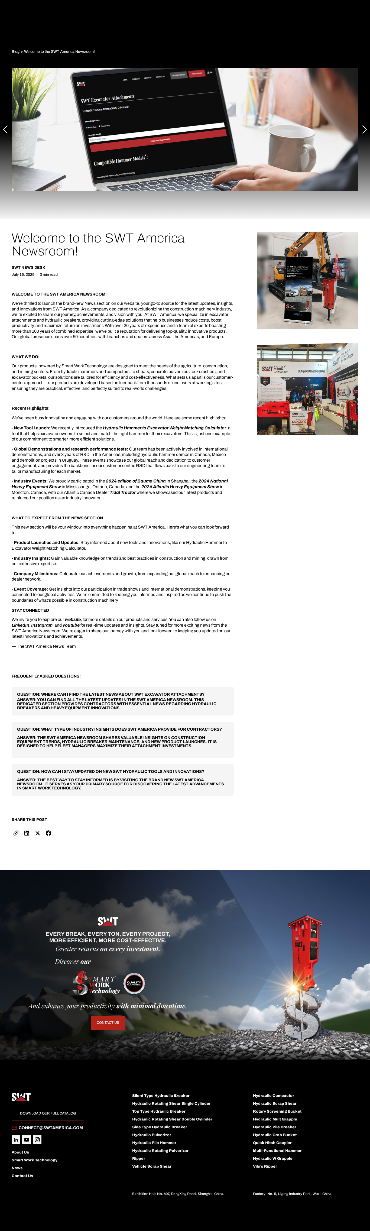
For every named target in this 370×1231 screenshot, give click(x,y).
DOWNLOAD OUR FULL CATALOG (48, 1113)
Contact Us (108, 1023)
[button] (5, 129)
